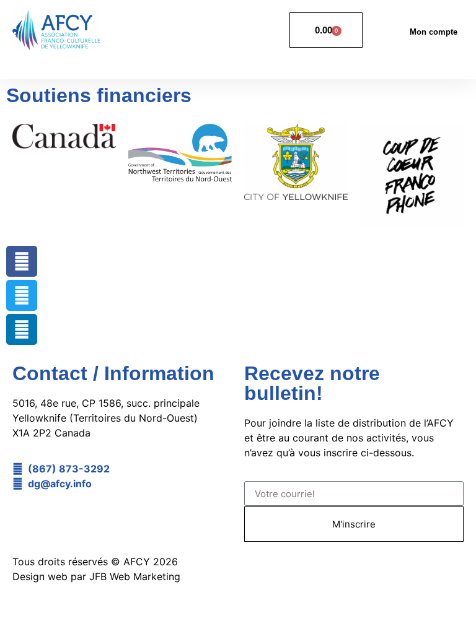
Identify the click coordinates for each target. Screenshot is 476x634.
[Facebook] (21, 261)
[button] (454, 63)
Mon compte (433, 32)
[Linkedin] (21, 329)
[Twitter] (21, 295)
